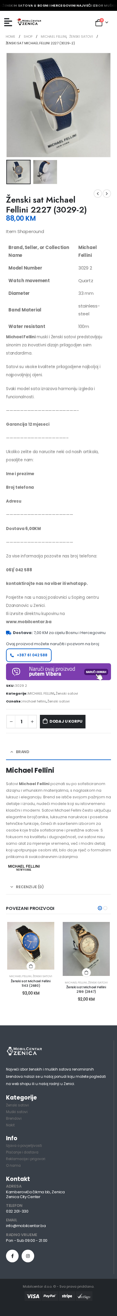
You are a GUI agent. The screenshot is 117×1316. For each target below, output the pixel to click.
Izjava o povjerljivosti (24, 1145)
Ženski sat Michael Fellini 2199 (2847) (86, 989)
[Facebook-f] (12, 1256)
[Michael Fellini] (24, 867)
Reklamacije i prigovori (25, 1159)
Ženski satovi (67, 693)
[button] (100, 908)
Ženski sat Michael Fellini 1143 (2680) (31, 983)
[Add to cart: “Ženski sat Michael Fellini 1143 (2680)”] (30, 966)
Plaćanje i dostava (22, 1152)
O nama (13, 1165)
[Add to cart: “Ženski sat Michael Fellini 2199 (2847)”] (86, 972)
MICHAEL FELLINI (41, 693)
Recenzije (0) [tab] (30, 887)
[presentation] (13, 104)
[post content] (31, 946)
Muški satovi (17, 1111)
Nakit (10, 1125)
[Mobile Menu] (8, 22)
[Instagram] (28, 1256)
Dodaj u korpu (66, 721)
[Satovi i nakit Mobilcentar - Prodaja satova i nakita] (29, 22)
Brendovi (14, 1118)
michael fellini (34, 701)
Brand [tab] (22, 752)
